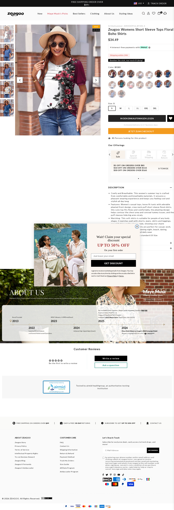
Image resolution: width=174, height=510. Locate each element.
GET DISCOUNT (113, 263)
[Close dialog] (137, 226)
